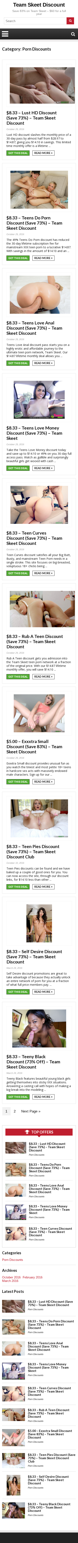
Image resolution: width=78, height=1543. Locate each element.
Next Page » (30, 1111)
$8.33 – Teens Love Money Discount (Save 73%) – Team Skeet (34, 433)
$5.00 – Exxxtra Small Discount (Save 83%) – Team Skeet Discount (34, 746)
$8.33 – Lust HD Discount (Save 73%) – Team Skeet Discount (31, 117)
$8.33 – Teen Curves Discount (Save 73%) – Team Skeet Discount (34, 538)
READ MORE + (43, 153)
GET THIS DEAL (18, 153)
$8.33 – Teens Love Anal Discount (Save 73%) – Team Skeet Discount (34, 328)
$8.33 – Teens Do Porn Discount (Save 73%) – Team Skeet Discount (34, 223)
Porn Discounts (37, 1155)
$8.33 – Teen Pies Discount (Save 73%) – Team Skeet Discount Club (32, 851)
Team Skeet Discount (39, 5)
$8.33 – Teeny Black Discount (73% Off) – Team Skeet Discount (33, 1061)
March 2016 (10, 1281)
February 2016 (32, 1277)
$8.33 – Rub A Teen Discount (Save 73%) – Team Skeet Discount (34, 641)
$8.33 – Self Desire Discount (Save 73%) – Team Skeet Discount (34, 956)
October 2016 (11, 1277)
